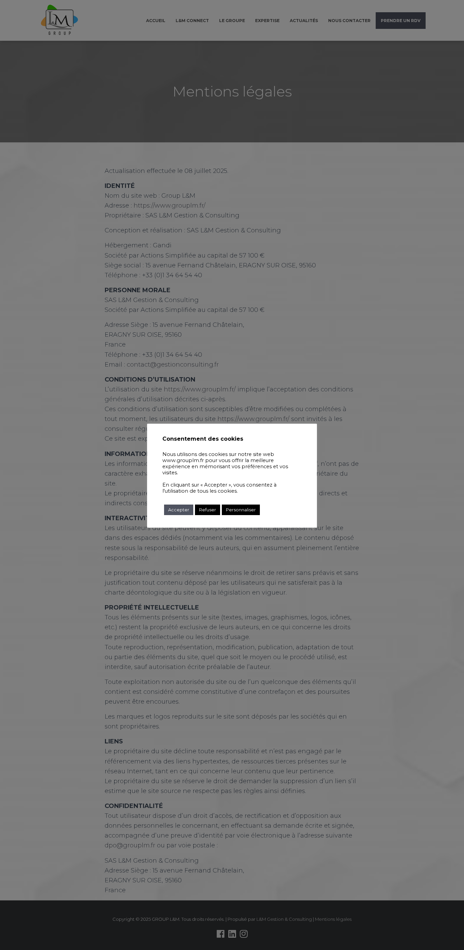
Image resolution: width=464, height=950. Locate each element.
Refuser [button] (207, 509)
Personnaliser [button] (241, 509)
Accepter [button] (178, 509)
